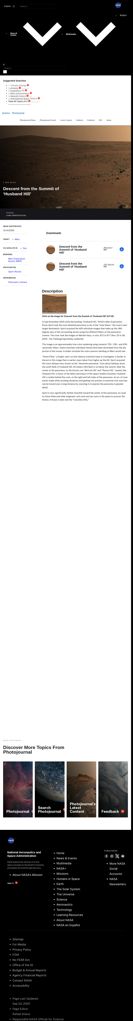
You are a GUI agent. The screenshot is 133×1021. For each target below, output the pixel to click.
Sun (25, 248)
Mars (17, 239)
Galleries (79, 120)
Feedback (91, 120)
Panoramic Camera (17, 282)
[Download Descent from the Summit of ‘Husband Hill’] (122, 250)
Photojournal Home (28, 120)
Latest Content (66, 120)
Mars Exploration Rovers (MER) (16, 259)
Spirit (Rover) (14, 271)
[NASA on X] (117, 856)
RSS (100, 120)
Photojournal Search (48, 120)
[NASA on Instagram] (112, 856)
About (108, 120)
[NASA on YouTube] (123, 856)
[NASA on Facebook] (106, 856)
